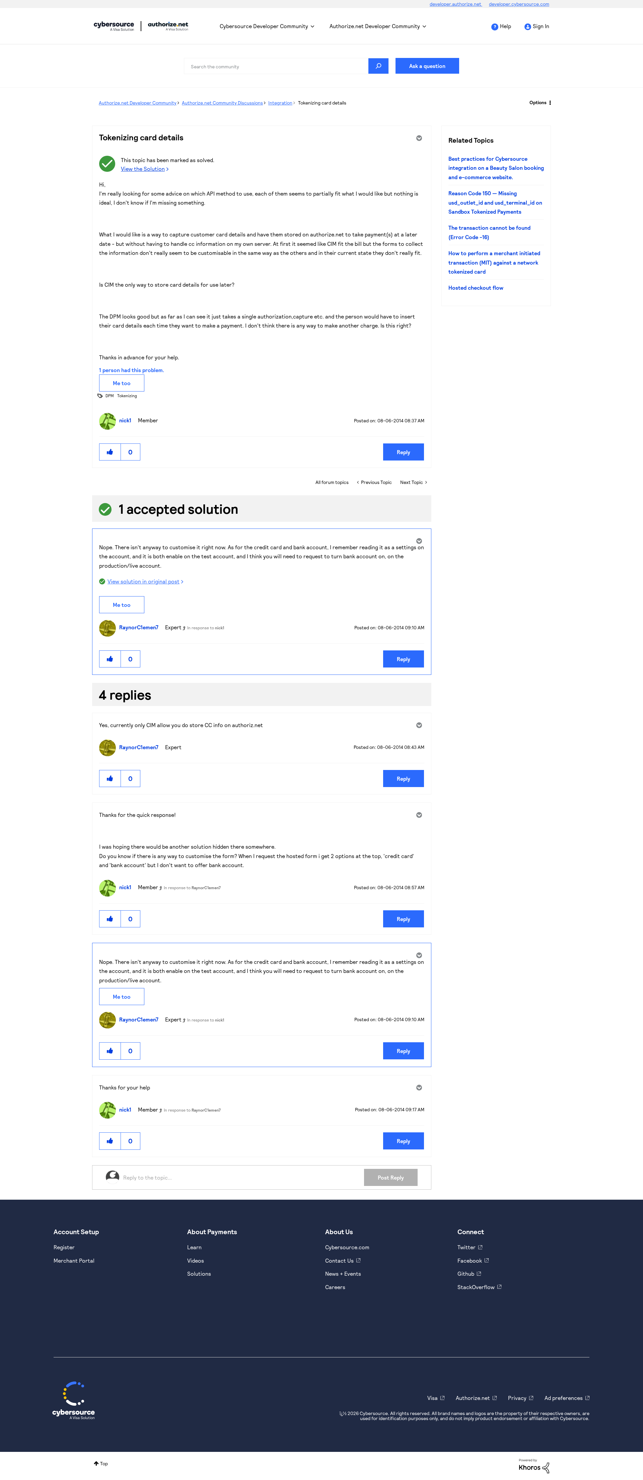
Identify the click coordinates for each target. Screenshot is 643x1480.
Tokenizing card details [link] (322, 102)
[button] (110, 452)
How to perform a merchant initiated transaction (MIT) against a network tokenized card (494, 262)
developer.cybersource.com (519, 4)
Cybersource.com (347, 1247)
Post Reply (391, 1177)
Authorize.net (473, 1398)
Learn (194, 1247)
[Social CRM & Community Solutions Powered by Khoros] (534, 1465)
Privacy (517, 1398)
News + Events (343, 1273)
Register (64, 1247)
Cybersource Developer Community (114, 26)
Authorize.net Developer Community (375, 26)
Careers (335, 1287)
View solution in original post (144, 581)
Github (465, 1273)
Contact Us (339, 1260)
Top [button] (104, 1463)
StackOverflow (476, 1287)
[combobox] (286, 66)
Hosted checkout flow (475, 287)
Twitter (466, 1247)
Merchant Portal (74, 1260)
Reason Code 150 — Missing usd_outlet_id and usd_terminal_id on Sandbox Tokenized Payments (495, 202)
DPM (109, 395)
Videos (195, 1260)
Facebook (469, 1260)
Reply (403, 452)
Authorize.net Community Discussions (222, 102)
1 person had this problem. (131, 370)
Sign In (541, 26)
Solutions (199, 1273)
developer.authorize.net (456, 4)
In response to (205, 627)
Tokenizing (127, 395)
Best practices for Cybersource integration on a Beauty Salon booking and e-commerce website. (496, 167)
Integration (280, 102)
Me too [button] (122, 383)
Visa (432, 1398)
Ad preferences (564, 1398)
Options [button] (538, 102)
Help (505, 26)
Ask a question (427, 66)
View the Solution (143, 168)
